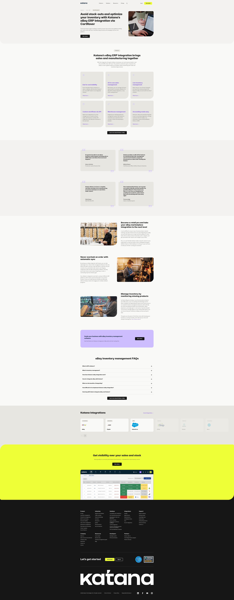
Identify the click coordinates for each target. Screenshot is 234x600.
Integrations (82, 10)
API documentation (113, 537)
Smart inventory (113, 520)
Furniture (97, 519)
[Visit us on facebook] (142, 593)
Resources (115, 3)
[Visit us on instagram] (152, 593)
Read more (85, 95)
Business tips (97, 537)
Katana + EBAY (88, 10)
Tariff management (113, 524)
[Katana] (83, 3)
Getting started (142, 515)
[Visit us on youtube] (147, 593)
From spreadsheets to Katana (116, 529)
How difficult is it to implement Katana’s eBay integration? (98, 387)
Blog (96, 541)
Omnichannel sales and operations (114, 518)
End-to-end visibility (90, 85)
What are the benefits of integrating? (92, 383)
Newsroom (82, 541)
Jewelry (96, 522)
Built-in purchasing (84, 519)
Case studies (97, 535)
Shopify (125, 513)
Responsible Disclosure (126, 593)
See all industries (98, 526)
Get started (148, 3)
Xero (125, 520)
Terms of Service (107, 593)
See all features (83, 530)
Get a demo (85, 36)
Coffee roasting (98, 515)
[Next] (85, 435)
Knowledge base (142, 517)
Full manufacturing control (115, 515)
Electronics (97, 520)
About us (82, 535)
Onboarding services (143, 520)
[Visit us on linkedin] (138, 593)
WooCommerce (127, 517)
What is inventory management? (91, 370)
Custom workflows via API (92, 112)
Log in (141, 3)
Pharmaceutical (98, 524)
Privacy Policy (116, 593)
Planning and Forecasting (85, 526)
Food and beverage (99, 517)
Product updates (83, 528)
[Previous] (81, 435)
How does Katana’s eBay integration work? (94, 374)
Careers (82, 545)
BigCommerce (127, 515)
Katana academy (142, 513)
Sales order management (85, 522)
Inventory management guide (101, 539)
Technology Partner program (130, 537)
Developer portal (113, 535)
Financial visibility (84, 520)
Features (101, 3)
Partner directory (142, 522)
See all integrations (147, 413)
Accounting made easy (141, 112)
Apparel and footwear (99, 513)
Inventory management (85, 515)
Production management (85, 517)
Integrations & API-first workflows (114, 522)
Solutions (108, 3)
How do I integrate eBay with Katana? (92, 379)
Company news (83, 539)
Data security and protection (86, 537)
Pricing (122, 3)
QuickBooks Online (128, 519)
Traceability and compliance (115, 513)
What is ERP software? (88, 366)
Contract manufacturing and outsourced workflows (115, 527)
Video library (141, 519)
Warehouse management (116, 112)
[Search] (127, 3)
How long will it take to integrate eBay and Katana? (96, 392)
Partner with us (127, 535)
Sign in (119, 559)
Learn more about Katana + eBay (117, 132)
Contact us (141, 524)
